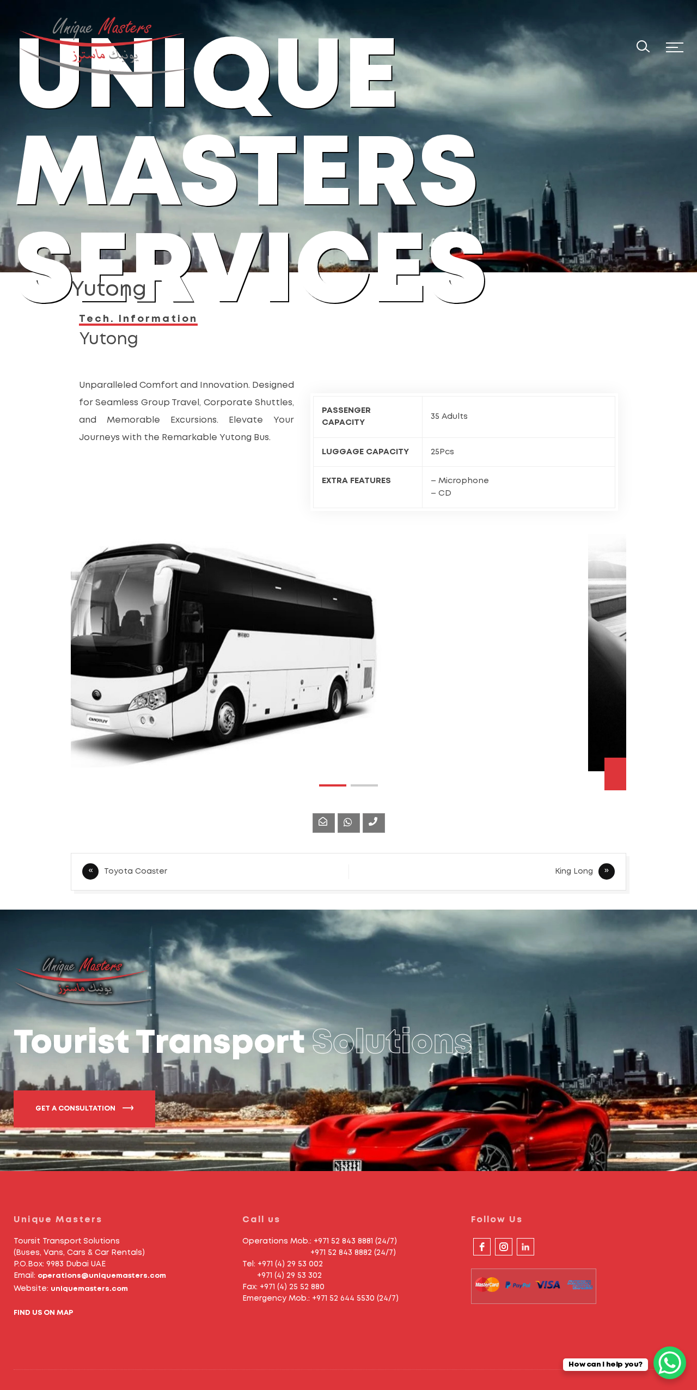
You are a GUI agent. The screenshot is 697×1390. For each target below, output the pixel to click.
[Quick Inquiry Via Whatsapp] (349, 823)
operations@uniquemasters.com (102, 1276)
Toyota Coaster (135, 871)
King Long (574, 871)
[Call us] (374, 823)
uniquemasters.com (89, 1289)
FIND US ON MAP (43, 1313)
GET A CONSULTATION (76, 1109)
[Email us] (324, 823)
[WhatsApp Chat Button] (669, 1362)
